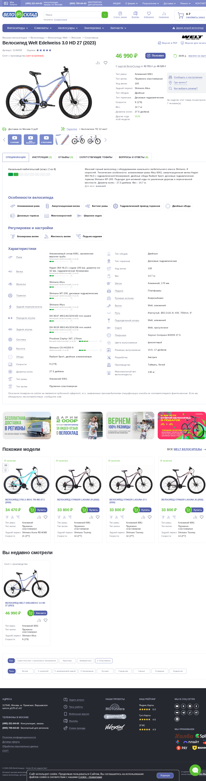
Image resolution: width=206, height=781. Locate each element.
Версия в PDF (170, 43)
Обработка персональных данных (20, 746)
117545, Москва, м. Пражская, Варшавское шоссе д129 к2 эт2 (25, 706)
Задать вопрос (76, 699)
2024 (137, 116)
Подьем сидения (92, 236)
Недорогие (178, 671)
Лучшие (105, 671)
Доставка (168, 3)
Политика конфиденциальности (19, 737)
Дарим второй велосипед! (190, 28)
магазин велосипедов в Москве (23, 772)
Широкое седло (92, 215)
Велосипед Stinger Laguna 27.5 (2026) (128, 501)
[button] (4, 139)
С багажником (87, 671)
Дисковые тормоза (28, 215)
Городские (123, 671)
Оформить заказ (195, 17)
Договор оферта (11, 741)
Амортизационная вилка (65, 206)
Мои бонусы (13, 3)
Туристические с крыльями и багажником (36, 661)
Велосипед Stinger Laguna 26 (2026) (182, 499)
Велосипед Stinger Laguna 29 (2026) (78, 499)
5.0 (154, 709)
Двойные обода (181, 206)
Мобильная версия (79, 714)
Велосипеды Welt (57, 37)
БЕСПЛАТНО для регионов (86, 3)
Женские (76, 37)
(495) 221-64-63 (10, 723)
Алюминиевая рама (28, 206)
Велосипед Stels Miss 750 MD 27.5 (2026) (25, 501)
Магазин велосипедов (14, 37)
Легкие (25, 671)
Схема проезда (77, 728)
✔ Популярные (104, 661)
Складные (159, 671)
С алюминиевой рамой (65, 671)
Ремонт (184, 3)
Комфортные (86, 661)
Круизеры (67, 661)
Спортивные (91, 37)
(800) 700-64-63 (10, 728)
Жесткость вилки (60, 236)
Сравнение (164, 17)
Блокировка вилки (28, 236)
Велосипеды (16, 28)
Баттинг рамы (99, 206)
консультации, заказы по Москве (43, 3)
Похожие (157, 55)
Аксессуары (66, 28)
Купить (41, 510)
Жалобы (135, 17)
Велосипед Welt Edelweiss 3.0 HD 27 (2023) (25, 604)
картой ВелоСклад (129, 66)
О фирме (130, 3)
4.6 (154, 719)
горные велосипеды (10, 775)
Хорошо (165, 775)
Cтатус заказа (120, 17)
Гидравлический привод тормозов (139, 206)
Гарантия (72, 129)
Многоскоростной (61, 215)
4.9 (154, 729)
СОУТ (5, 750)
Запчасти (116, 28)
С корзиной (43, 671)
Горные (141, 671)
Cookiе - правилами (90, 777)
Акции (117, 3)
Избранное (149, 17)
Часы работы (76, 707)
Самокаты (41, 28)
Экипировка (92, 28)
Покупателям (149, 3)
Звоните (41, 613)
